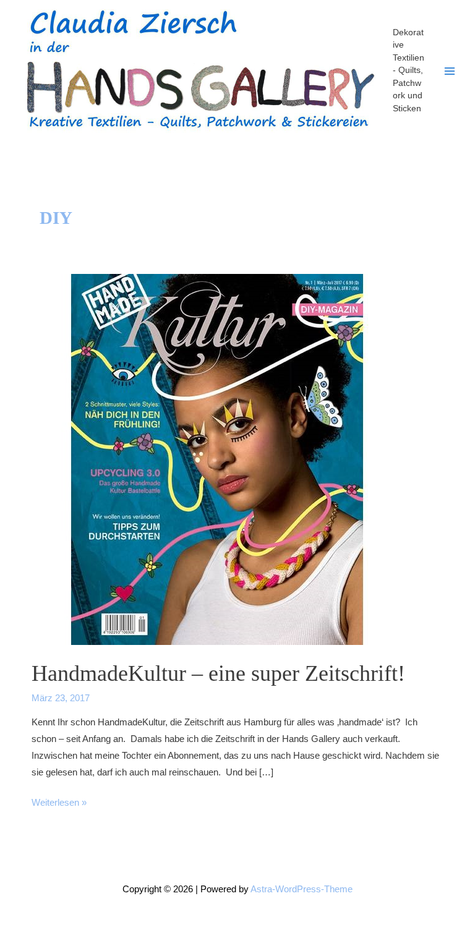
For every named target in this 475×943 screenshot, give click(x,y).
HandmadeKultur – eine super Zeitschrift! (218, 673)
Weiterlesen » (59, 804)
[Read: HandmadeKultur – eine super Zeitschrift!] (217, 459)
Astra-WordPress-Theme (301, 889)
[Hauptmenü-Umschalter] (450, 71)
